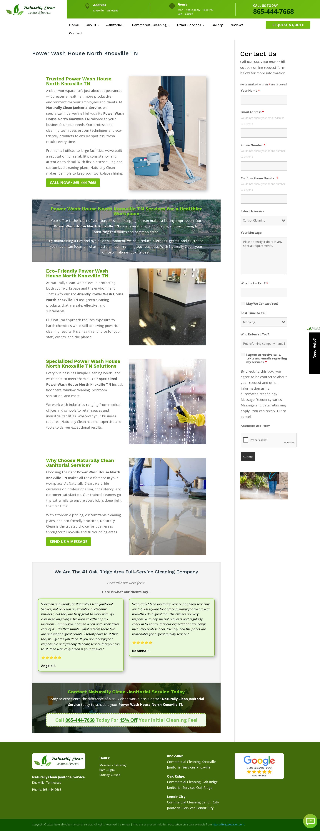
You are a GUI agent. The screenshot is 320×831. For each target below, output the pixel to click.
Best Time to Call (253, 313)
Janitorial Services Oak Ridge (189, 787)
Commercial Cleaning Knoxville (191, 761)
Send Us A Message (68, 541)
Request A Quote (288, 25)
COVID (91, 25)
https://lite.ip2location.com (228, 824)
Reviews (236, 25)
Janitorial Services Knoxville (188, 767)
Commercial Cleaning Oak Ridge (192, 782)
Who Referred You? (255, 334)
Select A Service (252, 211)
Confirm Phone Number (259, 178)
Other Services (189, 25)
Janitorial (114, 25)
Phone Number (253, 145)
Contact (75, 33)
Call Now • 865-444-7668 (73, 182)
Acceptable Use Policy (255, 425)
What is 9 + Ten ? (254, 283)
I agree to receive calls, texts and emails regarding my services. (266, 358)
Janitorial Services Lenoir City (190, 808)
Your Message (251, 233)
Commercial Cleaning (149, 25)
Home (74, 25)
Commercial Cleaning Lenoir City (193, 802)
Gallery (217, 25)
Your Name (250, 91)
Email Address (252, 112)
